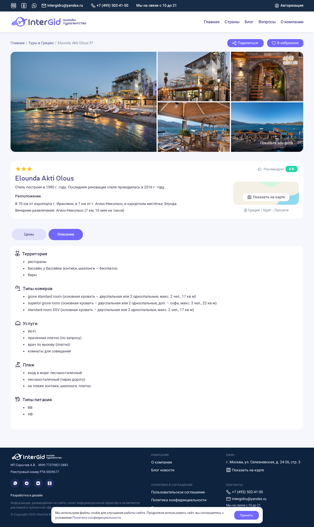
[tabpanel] (157, 337)
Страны (232, 21)
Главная (212, 21)
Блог (249, 21)
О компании (292, 21)
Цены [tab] (29, 234)
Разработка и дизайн (27, 495)
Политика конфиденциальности (178, 500)
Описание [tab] (65, 234)
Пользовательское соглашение (178, 492)
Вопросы (267, 21)
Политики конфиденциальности (96, 517)
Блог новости (162, 470)
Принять (246, 515)
